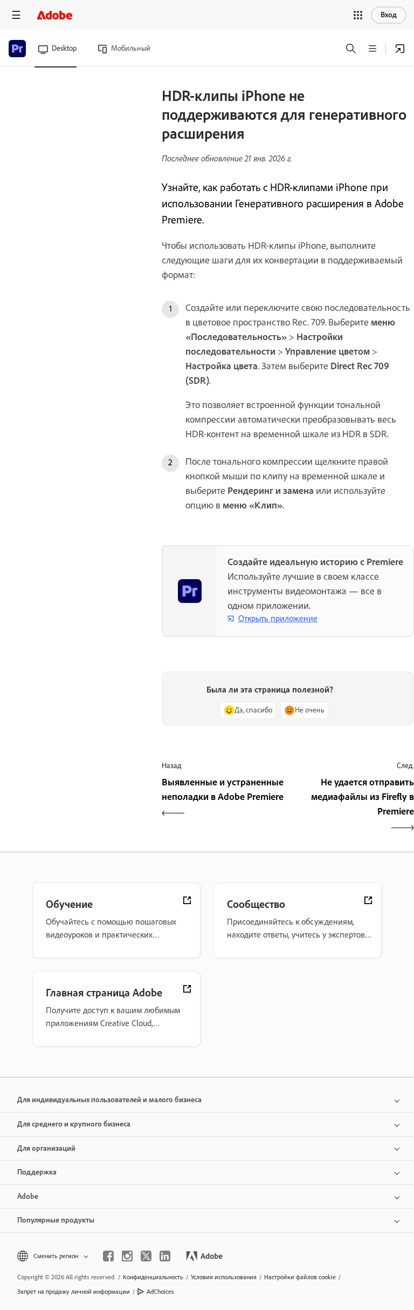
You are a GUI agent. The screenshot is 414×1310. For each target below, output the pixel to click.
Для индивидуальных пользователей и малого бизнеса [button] (109, 1099)
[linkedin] (165, 1256)
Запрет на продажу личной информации (73, 1291)
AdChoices (160, 1291)
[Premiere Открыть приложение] (400, 48)
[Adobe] (54, 15)
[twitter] (146, 1256)
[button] (358, 15)
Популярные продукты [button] (55, 1220)
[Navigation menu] (16, 15)
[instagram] (127, 1256)
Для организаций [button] (46, 1148)
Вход (389, 14)
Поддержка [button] (37, 1172)
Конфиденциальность (153, 1277)
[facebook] (108, 1256)
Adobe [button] (27, 1196)
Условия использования (224, 1277)
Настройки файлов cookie (300, 1277)
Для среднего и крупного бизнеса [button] (73, 1124)
